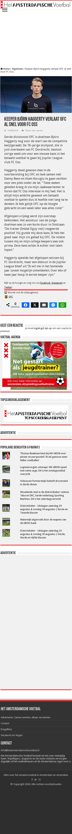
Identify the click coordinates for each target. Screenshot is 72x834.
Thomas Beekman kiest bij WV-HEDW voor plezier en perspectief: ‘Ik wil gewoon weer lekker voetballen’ (43, 457)
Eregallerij (6, 729)
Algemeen (17, 68)
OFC (11, 296)
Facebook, (45, 283)
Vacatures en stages (12, 735)
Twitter (8, 287)
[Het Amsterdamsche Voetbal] (36, 5)
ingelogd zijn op (43, 328)
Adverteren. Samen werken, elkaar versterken (25, 717)
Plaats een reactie (34, 130)
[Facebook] (32, 779)
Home (6, 68)
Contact (5, 723)
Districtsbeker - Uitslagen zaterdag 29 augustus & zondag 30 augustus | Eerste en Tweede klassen (44, 509)
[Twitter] (35, 779)
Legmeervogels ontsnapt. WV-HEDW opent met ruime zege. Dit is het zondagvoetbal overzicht (43, 470)
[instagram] (39, 779)
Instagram (57, 283)
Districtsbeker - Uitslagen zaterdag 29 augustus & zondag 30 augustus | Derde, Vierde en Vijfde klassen (42, 534)
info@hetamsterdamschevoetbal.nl (20, 750)
